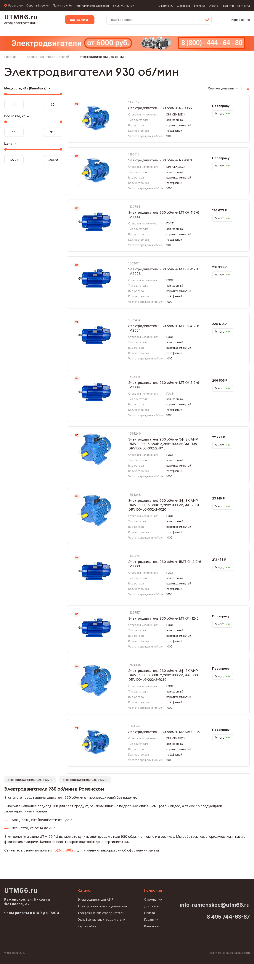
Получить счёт (62, 5)
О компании (165, 5)
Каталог (83, 19)
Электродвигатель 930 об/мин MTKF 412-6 (163, 618)
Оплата (213, 5)
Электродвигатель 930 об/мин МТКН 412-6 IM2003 (163, 271)
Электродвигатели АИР (95, 899)
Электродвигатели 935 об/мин (85, 780)
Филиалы (199, 5)
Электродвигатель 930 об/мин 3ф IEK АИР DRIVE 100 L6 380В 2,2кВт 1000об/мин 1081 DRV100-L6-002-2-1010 (163, 443)
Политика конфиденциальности (229, 952)
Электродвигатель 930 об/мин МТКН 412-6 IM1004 (163, 385)
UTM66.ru (21, 890)
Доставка (183, 5)
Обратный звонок (37, 5)
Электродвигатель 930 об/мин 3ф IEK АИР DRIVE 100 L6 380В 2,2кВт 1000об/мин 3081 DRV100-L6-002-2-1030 (163, 675)
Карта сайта (240, 19)
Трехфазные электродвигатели (101, 913)
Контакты (243, 5)
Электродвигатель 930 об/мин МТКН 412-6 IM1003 (163, 215)
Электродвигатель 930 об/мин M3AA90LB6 (164, 732)
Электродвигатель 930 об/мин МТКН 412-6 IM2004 (163, 328)
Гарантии (228, 5)
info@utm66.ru (62, 850)
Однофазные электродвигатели (101, 919)
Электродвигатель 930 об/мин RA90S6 (160, 108)
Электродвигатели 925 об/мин (30, 780)
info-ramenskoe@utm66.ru (92, 5)
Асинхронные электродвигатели (102, 906)
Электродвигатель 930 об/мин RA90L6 (160, 160)
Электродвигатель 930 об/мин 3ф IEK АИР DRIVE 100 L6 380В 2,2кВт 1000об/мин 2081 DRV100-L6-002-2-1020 (163, 505)
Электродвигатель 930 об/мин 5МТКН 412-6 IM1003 (164, 564)
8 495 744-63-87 (123, 5)
